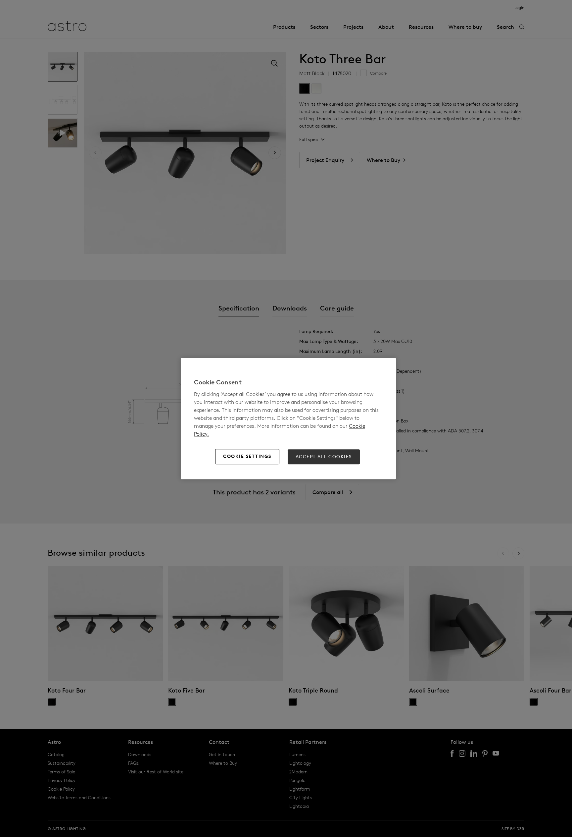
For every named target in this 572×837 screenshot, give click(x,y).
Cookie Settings (247, 457)
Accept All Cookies (324, 457)
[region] (288, 418)
